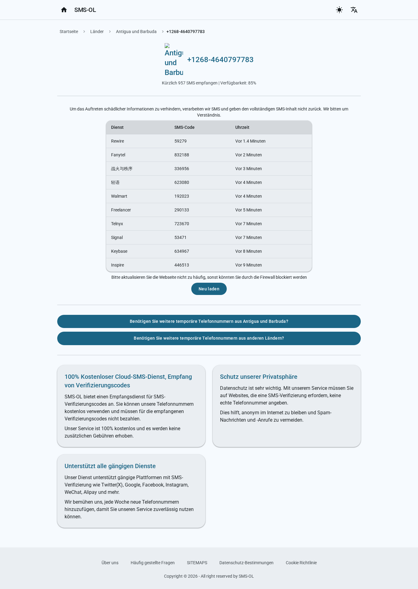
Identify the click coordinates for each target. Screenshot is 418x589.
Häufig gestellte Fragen (153, 562)
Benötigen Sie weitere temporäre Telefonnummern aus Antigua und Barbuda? (209, 321)
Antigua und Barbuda (136, 31)
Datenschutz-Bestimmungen (246, 562)
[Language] (354, 10)
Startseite (69, 31)
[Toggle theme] (339, 10)
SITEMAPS (197, 562)
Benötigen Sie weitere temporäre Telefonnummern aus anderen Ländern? (209, 338)
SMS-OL (85, 9)
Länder (97, 31)
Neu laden (209, 288)
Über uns (110, 562)
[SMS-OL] (64, 10)
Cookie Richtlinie (301, 562)
